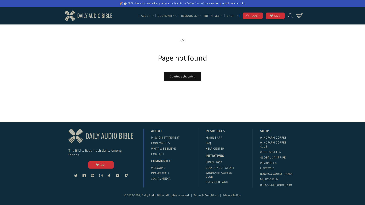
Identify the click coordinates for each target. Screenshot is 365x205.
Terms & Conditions (206, 195)
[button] (147, 16)
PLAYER (254, 15)
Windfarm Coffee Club (219, 175)
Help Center (215, 149)
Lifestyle (267, 168)
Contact (157, 154)
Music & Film (269, 179)
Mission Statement (165, 138)
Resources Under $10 (276, 185)
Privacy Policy (231, 195)
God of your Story (220, 168)
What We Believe (163, 149)
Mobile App (214, 138)
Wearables (268, 163)
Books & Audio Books (276, 174)
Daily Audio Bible (152, 195)
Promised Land (217, 182)
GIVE (277, 15)
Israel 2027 (214, 162)
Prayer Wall (160, 173)
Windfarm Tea (270, 152)
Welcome (158, 168)
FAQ (208, 143)
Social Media (161, 179)
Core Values (160, 143)
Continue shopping (182, 76)
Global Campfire (273, 157)
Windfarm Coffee (273, 138)
